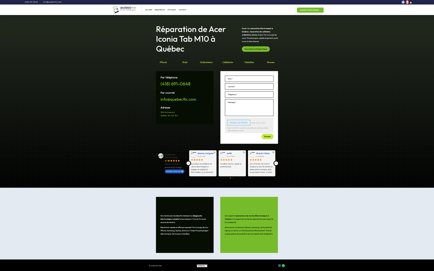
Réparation (160, 10)
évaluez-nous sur (173, 171)
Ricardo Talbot (263, 153)
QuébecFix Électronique (171, 156)
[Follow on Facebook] (279, 265)
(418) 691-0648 (31, 2)
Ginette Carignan (205, 153)
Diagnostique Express (309, 10)
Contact (182, 10)
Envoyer (267, 136)
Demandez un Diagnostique (256, 49)
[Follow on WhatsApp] (283, 265)
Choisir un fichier (239, 122)
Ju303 (229, 153)
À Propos (172, 10)
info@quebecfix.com (52, 2)
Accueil (148, 10)
